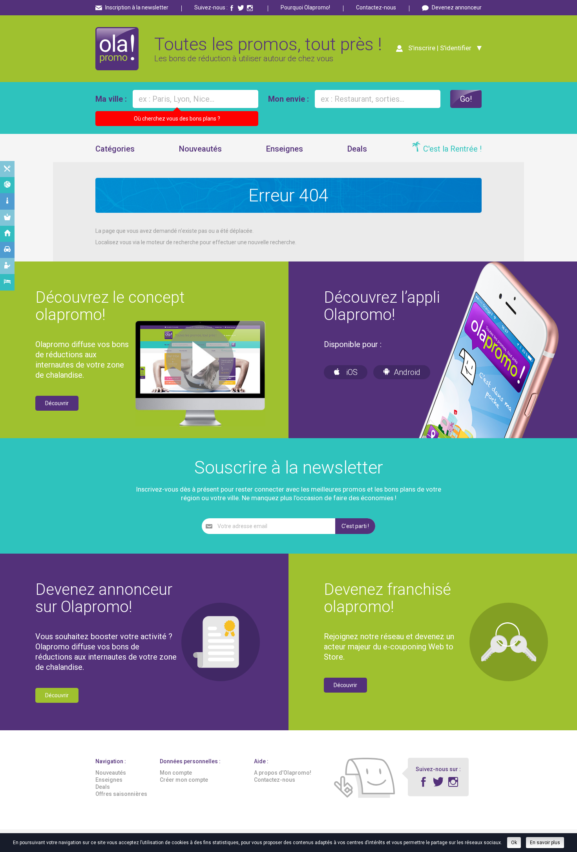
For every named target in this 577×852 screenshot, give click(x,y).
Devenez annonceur (457, 7)
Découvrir (57, 403)
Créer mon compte (184, 780)
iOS (351, 372)
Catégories (115, 149)
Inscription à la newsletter (136, 7)
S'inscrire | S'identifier (440, 48)
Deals (357, 149)
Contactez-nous (376, 7)
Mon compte (176, 773)
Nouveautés (200, 149)
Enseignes (284, 149)
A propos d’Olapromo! (282, 773)
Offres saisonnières (121, 794)
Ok (514, 842)
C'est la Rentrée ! (452, 149)
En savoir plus (545, 842)
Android (407, 372)
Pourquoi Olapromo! (305, 7)
